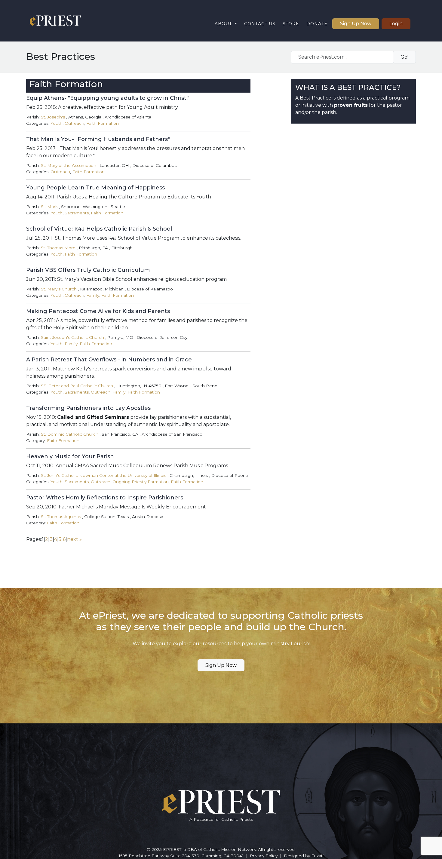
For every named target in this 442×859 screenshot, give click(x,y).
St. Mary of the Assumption (68, 165)
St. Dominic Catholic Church (69, 434)
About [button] (224, 23)
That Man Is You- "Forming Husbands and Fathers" (98, 139)
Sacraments (77, 212)
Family (92, 295)
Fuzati (317, 855)
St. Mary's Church (59, 289)
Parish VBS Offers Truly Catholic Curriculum (88, 270)
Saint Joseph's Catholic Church (72, 337)
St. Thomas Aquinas (61, 516)
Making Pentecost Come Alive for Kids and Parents (98, 311)
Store (291, 23)
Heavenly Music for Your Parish (70, 456)
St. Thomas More (58, 247)
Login (396, 23)
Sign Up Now (355, 23)
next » (74, 539)
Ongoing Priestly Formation (140, 481)
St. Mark (49, 206)
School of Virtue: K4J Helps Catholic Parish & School (99, 228)
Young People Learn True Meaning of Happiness (95, 187)
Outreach (74, 123)
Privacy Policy (264, 855)
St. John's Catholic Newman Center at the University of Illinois (103, 475)
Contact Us (259, 23)
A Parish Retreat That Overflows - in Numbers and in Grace (109, 359)
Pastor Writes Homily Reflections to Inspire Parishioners (104, 497)
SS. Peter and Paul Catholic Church (77, 385)
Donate (316, 23)
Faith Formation (102, 123)
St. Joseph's (53, 117)
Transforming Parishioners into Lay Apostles (88, 408)
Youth (57, 123)
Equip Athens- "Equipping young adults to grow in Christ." (107, 98)
